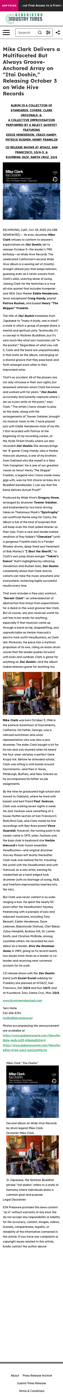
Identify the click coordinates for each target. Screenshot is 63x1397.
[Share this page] (57, 32)
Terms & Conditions (31, 1391)
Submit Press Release (31, 1383)
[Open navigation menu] (6, 32)
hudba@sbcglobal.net (18, 1018)
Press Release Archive (37, 1375)
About (15, 1375)
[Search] (40, 32)
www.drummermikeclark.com (22, 1000)
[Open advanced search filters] (48, 32)
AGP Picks (9, 5)
